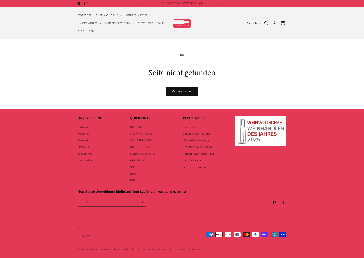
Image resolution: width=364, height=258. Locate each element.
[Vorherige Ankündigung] (141, 3)
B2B (132, 180)
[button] (108, 15)
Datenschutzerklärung (196, 133)
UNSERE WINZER (140, 147)
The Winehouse (93, 249)
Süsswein (83, 147)
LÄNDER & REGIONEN (143, 153)
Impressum (190, 126)
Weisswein (84, 133)
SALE (133, 166)
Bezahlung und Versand (197, 147)
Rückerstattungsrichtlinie (198, 153)
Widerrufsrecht (131, 249)
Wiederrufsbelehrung (196, 140)
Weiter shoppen (182, 91)
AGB (171, 249)
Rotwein (83, 126)
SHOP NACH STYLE (141, 133)
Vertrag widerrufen (194, 166)
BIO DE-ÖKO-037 (192, 160)
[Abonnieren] (141, 201)
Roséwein (83, 140)
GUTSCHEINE (138, 160)
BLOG (133, 173)
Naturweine (85, 160)
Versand (181, 249)
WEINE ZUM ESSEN (141, 140)
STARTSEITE (137, 126)
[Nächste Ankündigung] (222, 3)
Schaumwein (85, 153)
